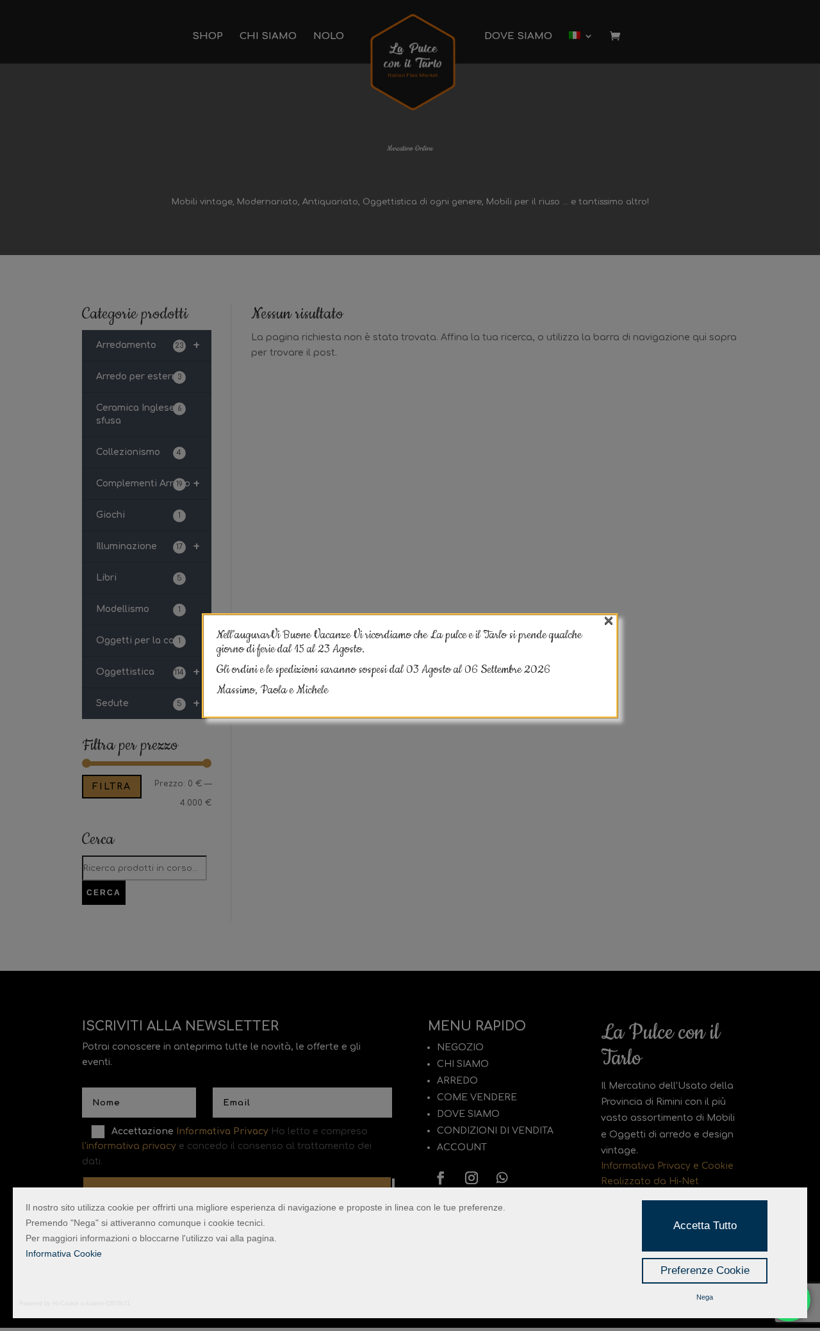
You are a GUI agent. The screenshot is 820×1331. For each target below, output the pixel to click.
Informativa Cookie (64, 1253)
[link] (507, 669)
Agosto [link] (438, 669)
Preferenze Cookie (705, 1270)
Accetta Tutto (705, 1225)
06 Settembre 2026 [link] (507, 669)
